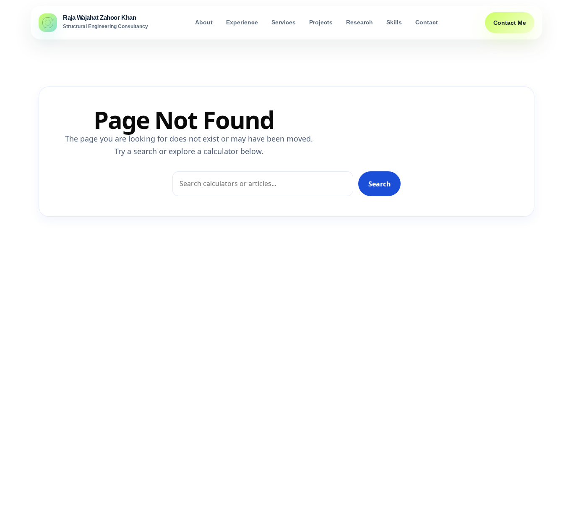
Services (283, 22)
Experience (242, 22)
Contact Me (509, 22)
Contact (426, 22)
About (204, 22)
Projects (321, 22)
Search (379, 184)
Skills (394, 22)
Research (359, 22)
